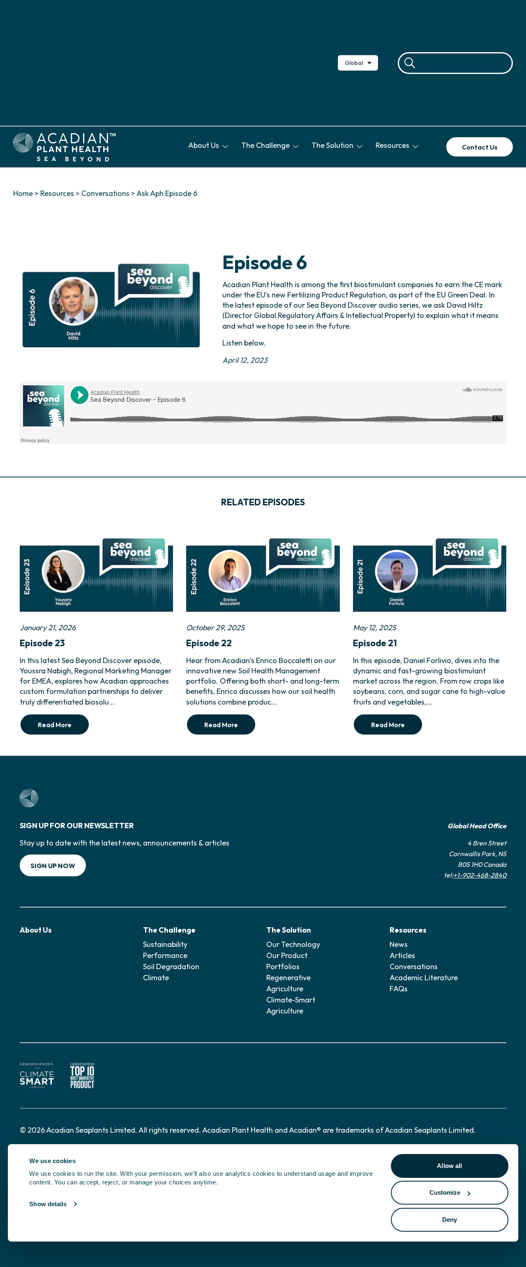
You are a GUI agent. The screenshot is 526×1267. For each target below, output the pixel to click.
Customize (445, 1192)
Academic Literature (424, 977)
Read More (55, 725)
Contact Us (480, 147)
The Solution (333, 145)
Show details (48, 1204)
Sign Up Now (52, 866)
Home (23, 193)
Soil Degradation (171, 966)
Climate (156, 977)
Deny (449, 1219)
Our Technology (293, 944)
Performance (165, 955)
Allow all (449, 1165)
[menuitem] (209, 147)
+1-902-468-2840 (479, 875)
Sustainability (165, 944)
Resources (393, 145)
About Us (204, 145)
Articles (402, 955)
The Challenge (266, 145)
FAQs (399, 988)
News (399, 944)
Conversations (105, 193)
